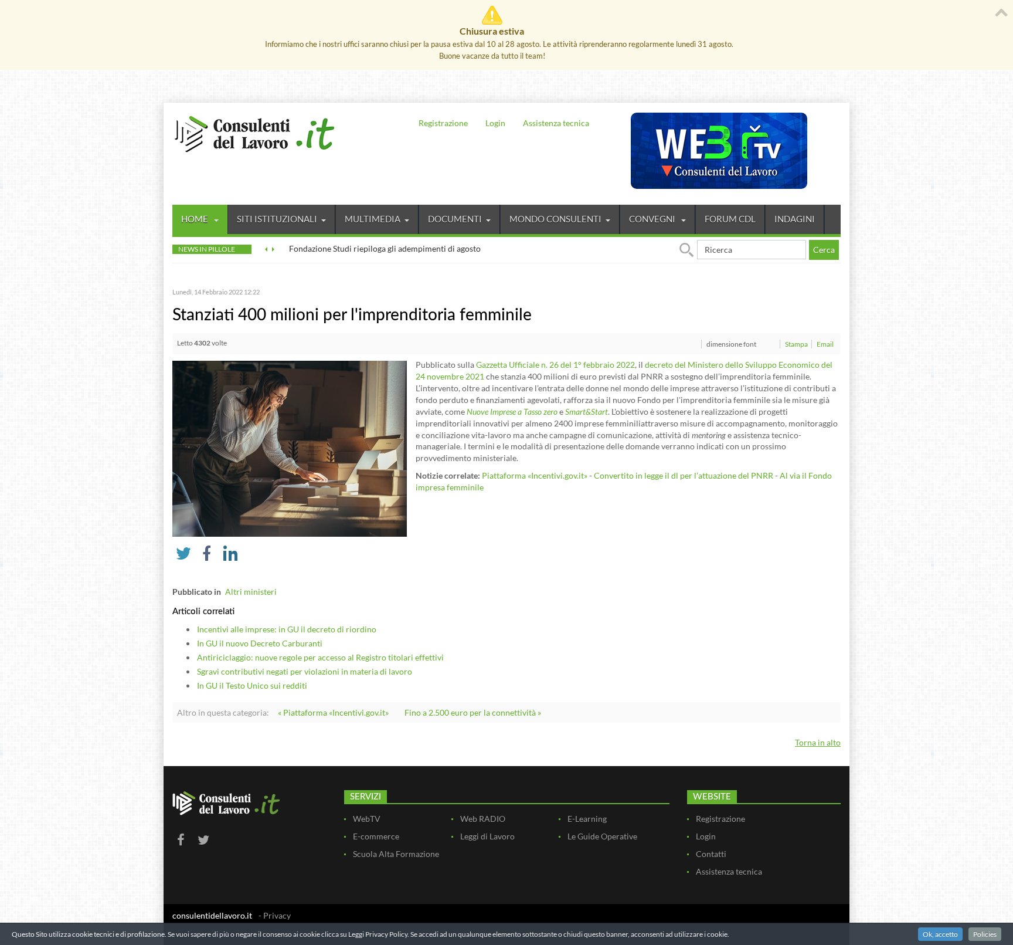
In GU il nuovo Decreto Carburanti (259, 643)
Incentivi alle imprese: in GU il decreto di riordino (286, 629)
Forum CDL (730, 219)
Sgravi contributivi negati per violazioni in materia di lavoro (304, 671)
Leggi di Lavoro (487, 836)
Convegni (653, 219)
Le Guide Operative (602, 836)
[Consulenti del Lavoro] (254, 132)
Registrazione (443, 123)
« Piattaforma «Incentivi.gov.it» (333, 712)
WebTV (366, 819)
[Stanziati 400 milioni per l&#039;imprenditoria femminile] (289, 448)
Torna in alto (818, 742)
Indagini (794, 219)
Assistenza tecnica (556, 123)
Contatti (711, 854)
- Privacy (275, 915)
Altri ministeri (251, 592)
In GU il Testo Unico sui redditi (252, 685)
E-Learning (587, 819)
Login (495, 123)
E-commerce (376, 836)
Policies (985, 934)
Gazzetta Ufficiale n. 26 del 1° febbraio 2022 (555, 365)
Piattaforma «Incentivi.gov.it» (534, 475)
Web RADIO (482, 819)
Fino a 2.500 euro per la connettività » (472, 712)
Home (195, 219)
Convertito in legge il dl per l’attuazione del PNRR (683, 475)
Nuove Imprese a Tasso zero (512, 411)
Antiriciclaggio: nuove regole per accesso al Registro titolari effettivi (320, 657)
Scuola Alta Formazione (396, 854)
